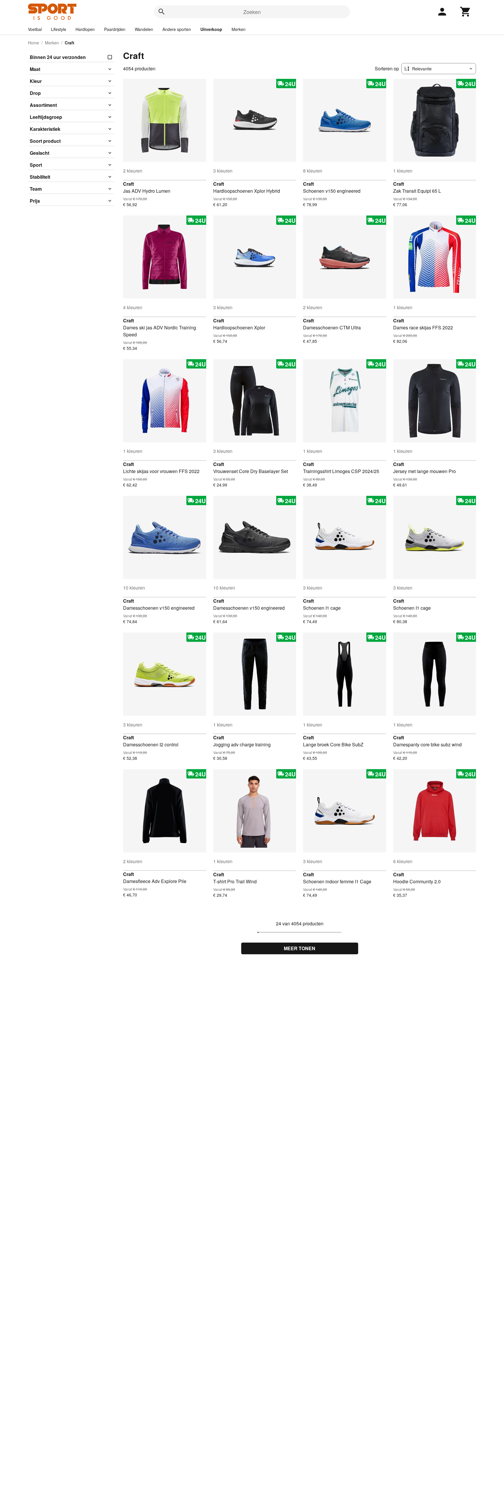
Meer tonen (299, 948)
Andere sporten (176, 29)
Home (33, 43)
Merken (239, 29)
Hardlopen (85, 29)
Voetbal (35, 29)
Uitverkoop (211, 29)
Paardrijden (114, 29)
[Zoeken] (162, 11)
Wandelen (144, 29)
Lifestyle (58, 29)
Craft (128, 183)
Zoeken (252, 11)
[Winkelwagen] (465, 12)
